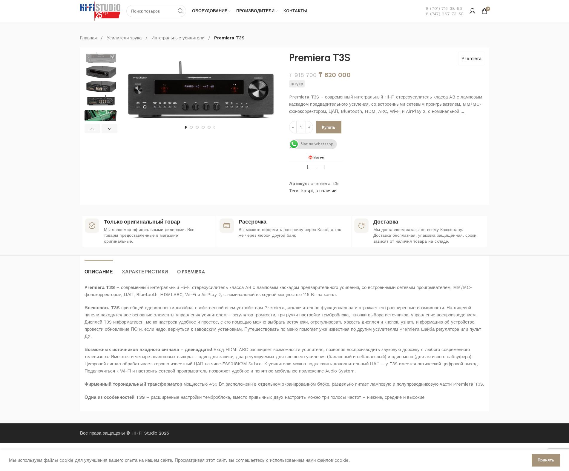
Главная (88, 38)
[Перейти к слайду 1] (185, 127)
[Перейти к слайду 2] (191, 127)
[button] (92, 128)
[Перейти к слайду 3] (197, 127)
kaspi (307, 190)
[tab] (99, 269)
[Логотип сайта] (100, 10)
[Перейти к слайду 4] (203, 127)
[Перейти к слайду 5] (209, 127)
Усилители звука (124, 38)
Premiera (471, 58)
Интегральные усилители (177, 38)
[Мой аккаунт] (472, 11)
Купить (328, 127)
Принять (546, 460)
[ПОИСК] (180, 11)
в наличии (325, 190)
